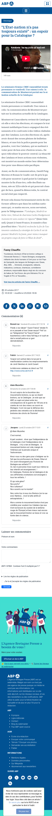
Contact (14, 721)
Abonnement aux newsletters (23, 766)
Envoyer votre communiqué (23, 739)
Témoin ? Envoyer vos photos (24, 742)
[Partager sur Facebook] (6, 306)
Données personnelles (20, 761)
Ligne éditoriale (17, 718)
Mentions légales (18, 758)
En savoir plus (15, 802)
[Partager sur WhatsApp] (30, 306)
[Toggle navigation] (47, 3)
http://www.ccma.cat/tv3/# (21, 371)
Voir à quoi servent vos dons (16, 663)
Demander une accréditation (23, 745)
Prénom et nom (7, 537)
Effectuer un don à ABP (13, 659)
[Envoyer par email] (46, 306)
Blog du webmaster (19, 724)
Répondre (16, 346)
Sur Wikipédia (17, 763)
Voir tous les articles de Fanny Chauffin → (22, 282)
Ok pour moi (24, 811)
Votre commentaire (9, 547)
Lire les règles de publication (16, 576)
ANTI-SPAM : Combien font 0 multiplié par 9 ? (20, 566)
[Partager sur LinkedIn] (22, 306)
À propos (15, 715)
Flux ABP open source (20, 727)
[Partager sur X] (14, 306)
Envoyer (7, 587)
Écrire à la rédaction (19, 736)
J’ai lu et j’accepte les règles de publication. (22, 581)
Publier (14, 748)
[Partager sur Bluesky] (38, 306)
